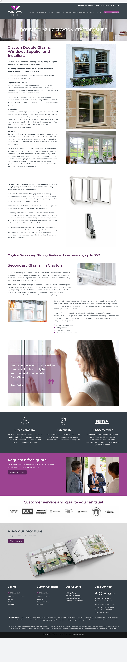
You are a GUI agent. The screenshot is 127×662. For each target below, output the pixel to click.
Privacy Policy (71, 593)
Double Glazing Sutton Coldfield (16, 626)
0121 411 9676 (114, 5)
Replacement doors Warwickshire (107, 628)
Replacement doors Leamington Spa (88, 628)
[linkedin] (114, 593)
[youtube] (109, 593)
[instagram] (105, 593)
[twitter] (100, 593)
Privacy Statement (73, 595)
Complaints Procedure (74, 600)
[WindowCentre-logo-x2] (15, 6)
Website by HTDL (79, 634)
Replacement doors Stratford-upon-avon (67, 628)
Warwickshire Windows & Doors (51, 626)
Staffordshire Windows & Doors (34, 626)
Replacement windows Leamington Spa (45, 628)
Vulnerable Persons (73, 598)
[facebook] (96, 593)
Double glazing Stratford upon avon (70, 626)
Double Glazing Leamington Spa (89, 626)
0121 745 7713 (89, 5)
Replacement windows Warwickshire (24, 628)
